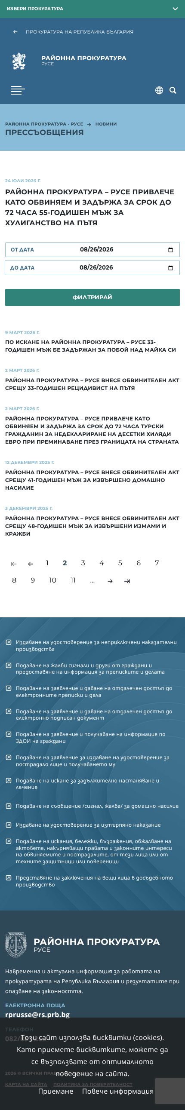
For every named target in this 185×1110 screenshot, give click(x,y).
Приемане (55, 1091)
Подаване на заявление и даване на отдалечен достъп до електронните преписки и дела (94, 691)
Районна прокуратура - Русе (44, 125)
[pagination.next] (110, 581)
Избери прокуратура (35, 8)
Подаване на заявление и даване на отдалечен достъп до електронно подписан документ (94, 714)
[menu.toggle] (18, 90)
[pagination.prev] (30, 564)
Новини (106, 125)
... (92, 580)
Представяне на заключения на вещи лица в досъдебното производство (94, 881)
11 (73, 580)
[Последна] (127, 581)
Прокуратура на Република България (80, 32)
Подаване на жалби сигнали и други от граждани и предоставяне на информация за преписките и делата (90, 668)
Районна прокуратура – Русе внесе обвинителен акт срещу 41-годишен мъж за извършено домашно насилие (92, 480)
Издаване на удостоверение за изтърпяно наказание (88, 824)
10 (52, 580)
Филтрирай (92, 297)
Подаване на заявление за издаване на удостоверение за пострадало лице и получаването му (93, 760)
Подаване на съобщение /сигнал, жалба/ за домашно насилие (97, 806)
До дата (22, 267)
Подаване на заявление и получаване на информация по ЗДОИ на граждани (91, 737)
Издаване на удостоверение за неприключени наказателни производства (96, 645)
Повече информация (118, 1091)
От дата (22, 249)
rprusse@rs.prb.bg (37, 1014)
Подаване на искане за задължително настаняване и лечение (87, 784)
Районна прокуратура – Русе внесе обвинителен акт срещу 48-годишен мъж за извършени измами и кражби (92, 526)
